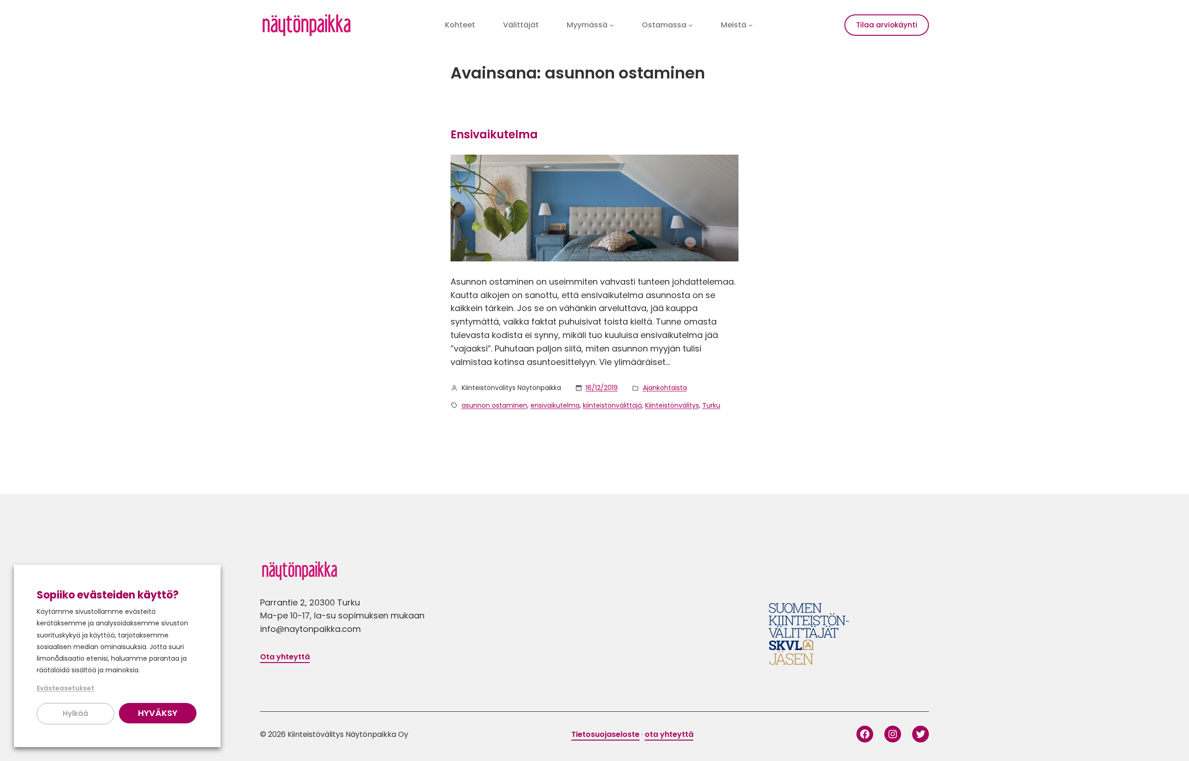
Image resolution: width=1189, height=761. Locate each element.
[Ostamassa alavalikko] (690, 25)
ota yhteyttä (669, 734)
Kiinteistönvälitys (672, 405)
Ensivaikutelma (494, 134)
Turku (711, 405)
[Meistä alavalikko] (750, 25)
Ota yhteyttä (285, 656)
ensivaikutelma (555, 405)
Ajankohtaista (665, 387)
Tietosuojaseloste (605, 734)
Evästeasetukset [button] (65, 688)
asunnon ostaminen (494, 405)
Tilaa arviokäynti (886, 25)
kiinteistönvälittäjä (612, 405)
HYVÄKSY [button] (157, 713)
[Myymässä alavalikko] (611, 25)
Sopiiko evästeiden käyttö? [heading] (108, 595)
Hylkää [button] (75, 713)
